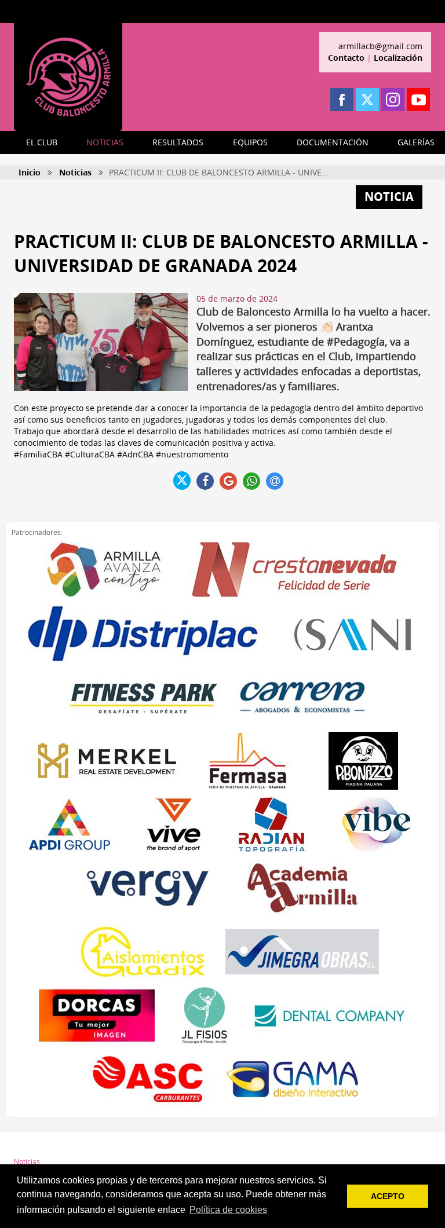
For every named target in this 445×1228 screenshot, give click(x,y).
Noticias (75, 172)
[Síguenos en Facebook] (341, 99)
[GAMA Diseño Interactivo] (292, 1079)
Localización (398, 57)
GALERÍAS (416, 142)
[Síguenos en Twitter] (367, 99)
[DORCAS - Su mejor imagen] (97, 1015)
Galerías (131, 1162)
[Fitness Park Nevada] (144, 697)
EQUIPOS (250, 142)
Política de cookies (252, 1162)
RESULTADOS (177, 142)
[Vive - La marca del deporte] (173, 824)
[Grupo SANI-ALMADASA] (353, 633)
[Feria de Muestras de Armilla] (247, 761)
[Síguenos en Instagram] (392, 99)
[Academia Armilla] (302, 888)
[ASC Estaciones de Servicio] (147, 1079)
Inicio (30, 172)
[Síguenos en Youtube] (418, 99)
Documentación (143, 1148)
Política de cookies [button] (228, 1210)
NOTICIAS (104, 142)
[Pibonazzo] (363, 761)
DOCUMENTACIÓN (333, 142)
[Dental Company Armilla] (330, 1015)
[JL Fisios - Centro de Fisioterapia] (204, 1015)
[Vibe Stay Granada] (376, 824)
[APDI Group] (69, 824)
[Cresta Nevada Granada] (295, 570)
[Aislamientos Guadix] (142, 952)
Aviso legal (239, 1148)
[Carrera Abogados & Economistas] (302, 697)
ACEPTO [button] (387, 1196)
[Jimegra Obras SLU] (302, 952)
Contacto (346, 57)
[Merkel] (107, 761)
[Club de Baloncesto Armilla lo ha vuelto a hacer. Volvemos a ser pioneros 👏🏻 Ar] (101, 342)
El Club (25, 1148)
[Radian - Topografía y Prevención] (271, 824)
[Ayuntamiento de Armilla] (103, 570)
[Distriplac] (143, 633)
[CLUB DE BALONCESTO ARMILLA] (68, 77)
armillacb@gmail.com (380, 46)
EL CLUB (41, 142)
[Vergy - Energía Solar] (147, 888)
